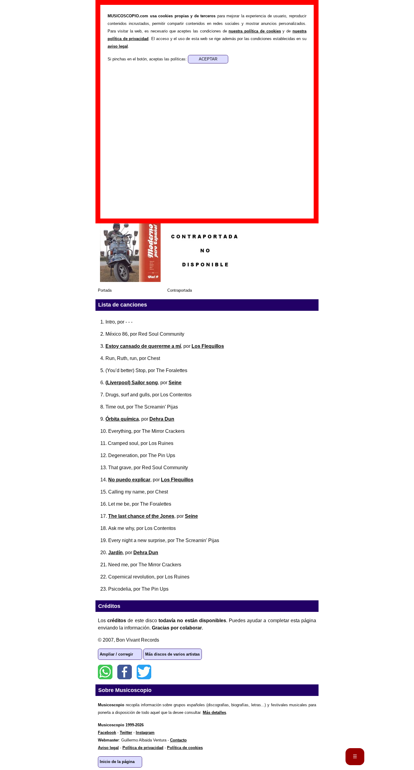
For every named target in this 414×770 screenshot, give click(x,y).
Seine (175, 382)
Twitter (144, 672)
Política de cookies (185, 747)
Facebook (124, 672)
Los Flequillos (208, 346)
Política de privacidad (142, 747)
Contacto (178, 740)
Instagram (145, 732)
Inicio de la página (117, 761)
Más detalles (214, 712)
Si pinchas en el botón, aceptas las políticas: (148, 59)
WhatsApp (105, 672)
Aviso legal (108, 747)
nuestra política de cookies (255, 31)
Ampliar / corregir (116, 654)
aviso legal (118, 46)
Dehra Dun (161, 419)
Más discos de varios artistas (172, 654)
